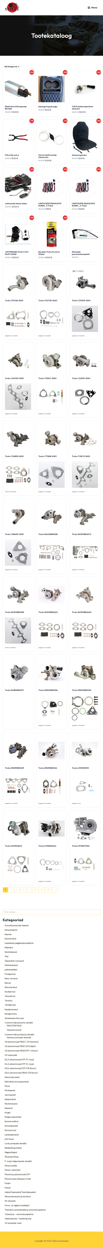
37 (42, 889)
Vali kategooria (11, 66)
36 (35, 889)
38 (48, 889)
